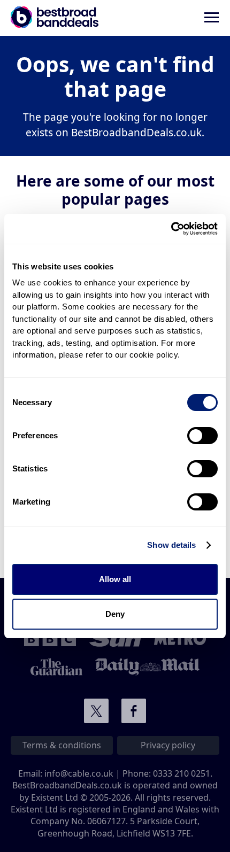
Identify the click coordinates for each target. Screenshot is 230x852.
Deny (115, 613)
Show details (171, 544)
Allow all (115, 579)
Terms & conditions (61, 745)
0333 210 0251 (181, 773)
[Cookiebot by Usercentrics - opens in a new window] (171, 229)
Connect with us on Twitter (96, 711)
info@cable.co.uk (78, 773)
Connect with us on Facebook (133, 711)
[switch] (202, 435)
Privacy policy (168, 745)
